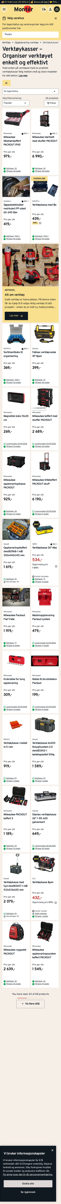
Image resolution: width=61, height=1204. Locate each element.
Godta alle (28, 1183)
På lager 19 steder (42, 984)
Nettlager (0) (11, 579)
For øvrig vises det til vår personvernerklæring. (28, 1174)
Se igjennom (28, 1192)
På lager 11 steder (42, 514)
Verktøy (6, 42)
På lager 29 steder (42, 446)
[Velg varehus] (44, 9)
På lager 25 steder (13, 984)
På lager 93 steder (42, 382)
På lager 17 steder (42, 646)
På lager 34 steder (13, 171)
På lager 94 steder (13, 239)
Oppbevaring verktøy (27, 42)
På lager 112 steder (13, 382)
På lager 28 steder (42, 171)
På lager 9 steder (42, 582)
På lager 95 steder (42, 239)
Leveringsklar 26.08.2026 (45, 846)
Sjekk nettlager (41, 913)
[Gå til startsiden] (23, 9)
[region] (28, 1174)
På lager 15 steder (13, 848)
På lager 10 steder (13, 446)
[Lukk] (52, 1150)
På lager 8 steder (13, 646)
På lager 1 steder (12, 781)
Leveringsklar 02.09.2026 (16, 444)
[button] (30, 91)
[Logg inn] (50, 9)
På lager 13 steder (13, 709)
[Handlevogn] (57, 9)
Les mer (23, 75)
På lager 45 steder (42, 848)
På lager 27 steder (13, 514)
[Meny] (4, 9)
